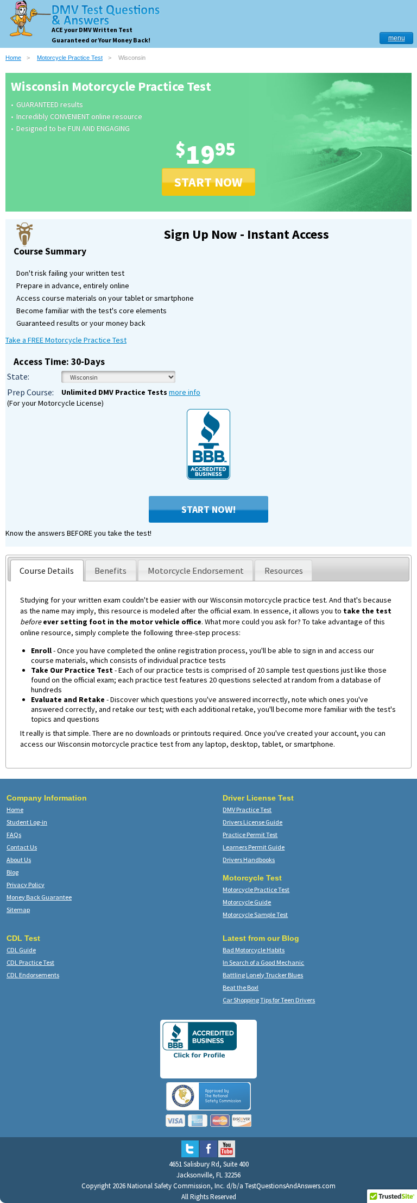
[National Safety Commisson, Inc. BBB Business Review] (199, 1057)
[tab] (47, 570)
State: (18, 376)
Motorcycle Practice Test (70, 57)
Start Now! (208, 509)
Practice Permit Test (250, 834)
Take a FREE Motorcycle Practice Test (66, 340)
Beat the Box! (240, 987)
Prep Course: (30, 392)
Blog (12, 872)
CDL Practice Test (30, 962)
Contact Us (22, 847)
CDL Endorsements (33, 975)
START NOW (208, 181)
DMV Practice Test (247, 809)
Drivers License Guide (252, 822)
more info (184, 392)
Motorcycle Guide (247, 902)
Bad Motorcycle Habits (254, 950)
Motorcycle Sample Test (255, 914)
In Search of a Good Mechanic (263, 962)
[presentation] (47, 570)
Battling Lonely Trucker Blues (263, 975)
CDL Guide (21, 950)
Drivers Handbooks (249, 859)
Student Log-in (27, 822)
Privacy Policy (26, 884)
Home (13, 57)
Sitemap (18, 910)
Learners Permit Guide (254, 847)
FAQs (14, 834)
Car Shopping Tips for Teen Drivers (269, 1000)
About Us (19, 859)
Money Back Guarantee (39, 897)
